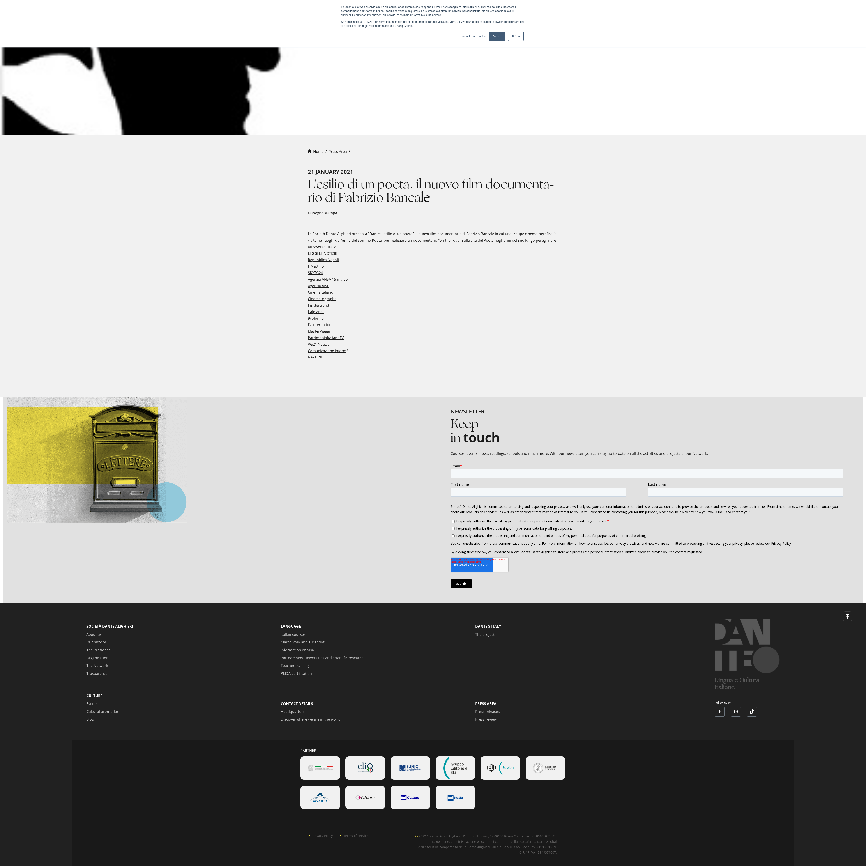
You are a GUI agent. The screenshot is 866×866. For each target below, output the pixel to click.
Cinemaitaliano (320, 292)
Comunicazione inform (327, 350)
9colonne (316, 318)
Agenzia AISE (318, 285)
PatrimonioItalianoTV (326, 337)
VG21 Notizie (318, 344)
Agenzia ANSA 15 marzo (328, 279)
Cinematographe (322, 298)
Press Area (338, 151)
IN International (321, 324)
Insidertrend (318, 305)
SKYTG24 (315, 272)
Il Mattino (316, 266)
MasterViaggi (319, 331)
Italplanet (316, 311)
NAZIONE (315, 357)
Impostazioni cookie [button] (474, 36)
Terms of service (355, 836)
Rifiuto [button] (516, 36)
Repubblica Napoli (323, 259)
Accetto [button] (497, 36)
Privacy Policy (323, 836)
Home (318, 151)
